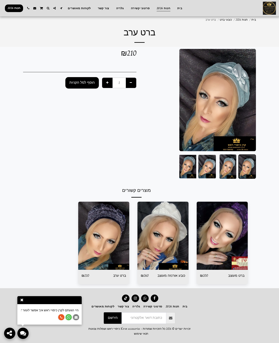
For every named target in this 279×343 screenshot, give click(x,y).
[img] (222, 236)
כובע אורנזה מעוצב (171, 275)
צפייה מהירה (222, 268)
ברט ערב (119, 275)
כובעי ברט (226, 20)
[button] (61, 8)
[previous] (249, 100)
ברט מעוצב (236, 275)
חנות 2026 (242, 20)
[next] (185, 100)
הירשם (113, 318)
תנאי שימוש (141, 334)
